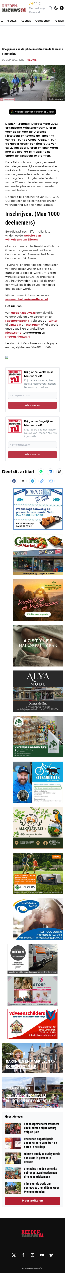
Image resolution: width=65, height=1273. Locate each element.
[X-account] (14, 1255)
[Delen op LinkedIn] (50, 471)
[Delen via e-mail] (51, 481)
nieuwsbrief (13, 332)
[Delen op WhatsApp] (41, 471)
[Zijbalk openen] (2, 21)
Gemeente (42, 20)
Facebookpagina (17, 320)
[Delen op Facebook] (13, 481)
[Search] (50, 8)
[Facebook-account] (23, 1255)
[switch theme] (56, 8)
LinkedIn (15, 324)
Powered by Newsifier (32, 1268)
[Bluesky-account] (51, 1255)
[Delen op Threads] (59, 471)
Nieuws (12, 20)
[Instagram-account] (32, 1255)
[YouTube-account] (42, 1255)
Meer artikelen (32, 1200)
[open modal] (62, 8)
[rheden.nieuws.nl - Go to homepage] (32, 1233)
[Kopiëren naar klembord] (41, 481)
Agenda (26, 20)
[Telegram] (32, 481)
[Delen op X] (23, 481)
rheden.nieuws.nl (23, 312)
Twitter (52, 320)
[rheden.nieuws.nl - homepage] (13, 8)
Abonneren (32, 405)
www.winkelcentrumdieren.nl (26, 299)
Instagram (33, 324)
